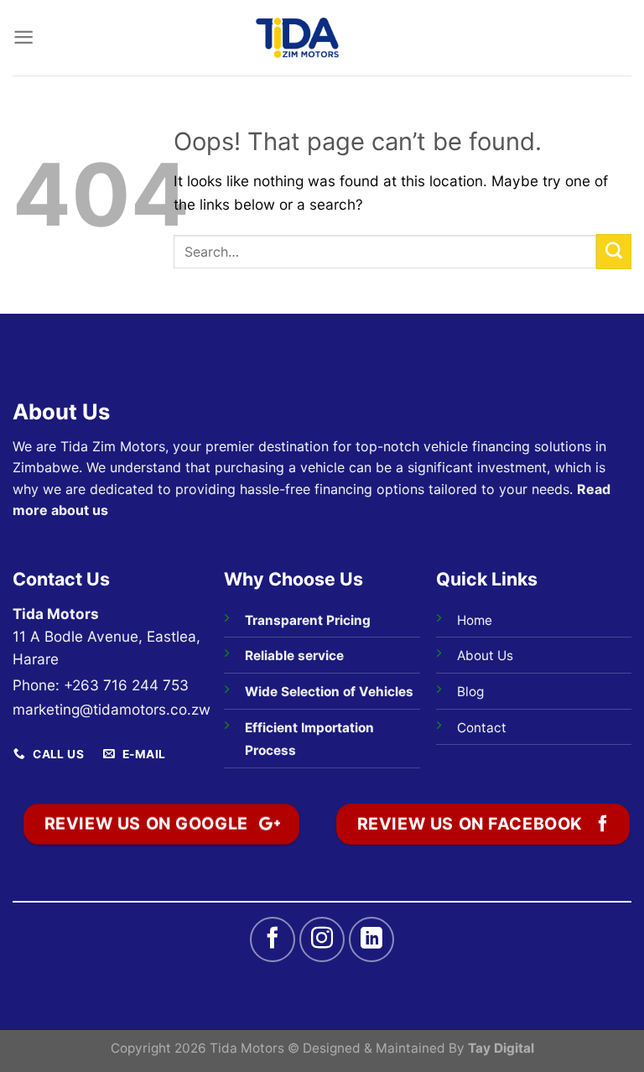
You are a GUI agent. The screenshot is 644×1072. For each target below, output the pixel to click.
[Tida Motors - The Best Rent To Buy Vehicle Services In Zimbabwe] (298, 38)
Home (474, 620)
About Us (485, 655)
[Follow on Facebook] (272, 939)
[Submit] (613, 251)
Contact (481, 728)
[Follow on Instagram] (322, 939)
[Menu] (23, 37)
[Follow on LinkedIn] (371, 939)
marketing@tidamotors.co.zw (111, 709)
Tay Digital (501, 1048)
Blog (470, 692)
